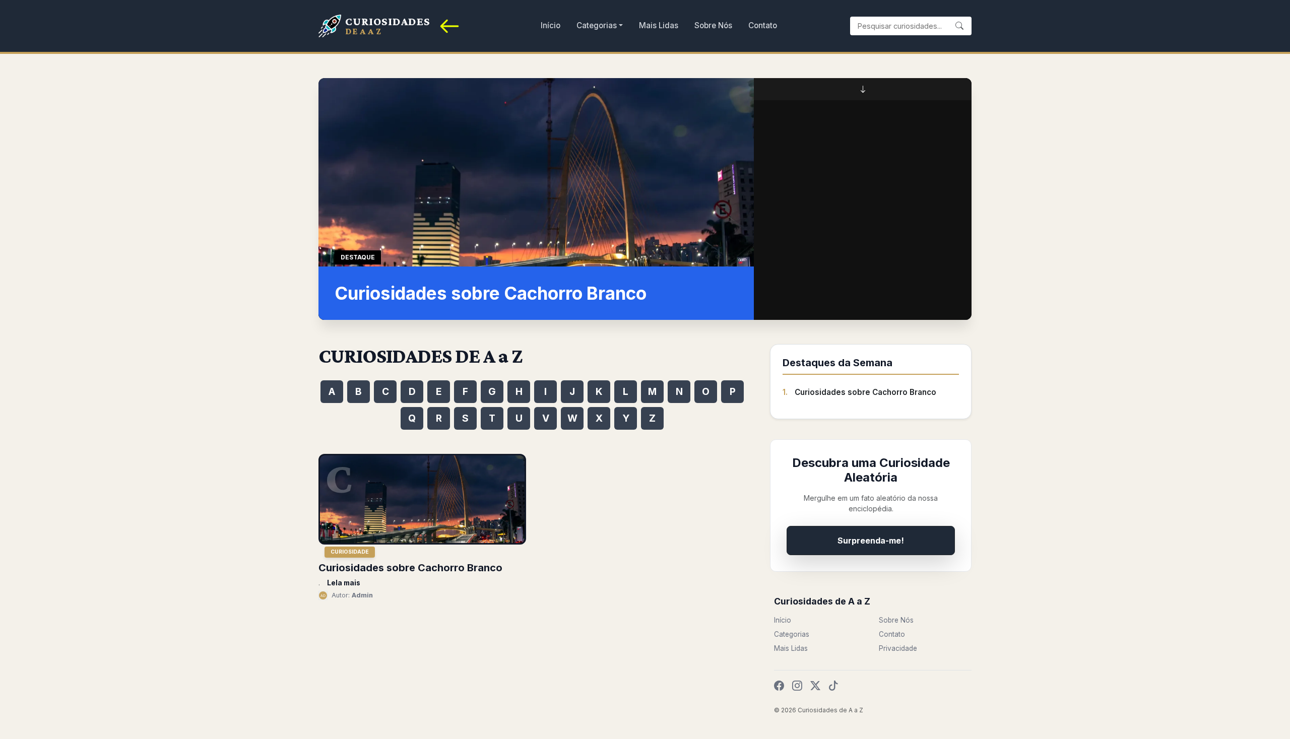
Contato (762, 25)
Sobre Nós (713, 25)
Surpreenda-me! (870, 540)
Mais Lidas (658, 25)
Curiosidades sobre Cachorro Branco (865, 392)
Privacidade (898, 648)
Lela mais (343, 583)
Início (550, 25)
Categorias (596, 25)
